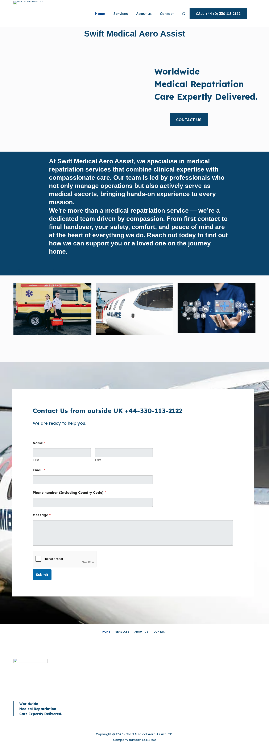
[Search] (183, 13)
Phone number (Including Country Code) (69, 493)
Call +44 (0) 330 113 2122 (218, 14)
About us (144, 14)
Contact (167, 14)
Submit (42, 574)
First (36, 460)
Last (98, 460)
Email (39, 470)
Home (100, 14)
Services (120, 14)
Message (42, 515)
